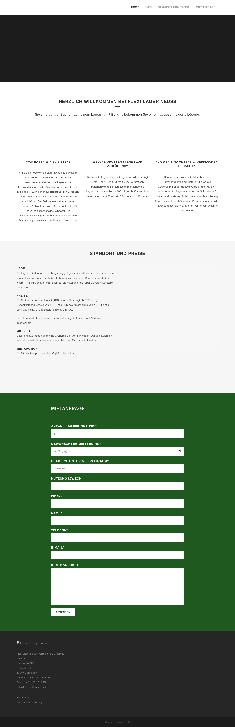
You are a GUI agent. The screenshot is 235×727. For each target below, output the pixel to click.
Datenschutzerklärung (29, 702)
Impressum (23, 697)
